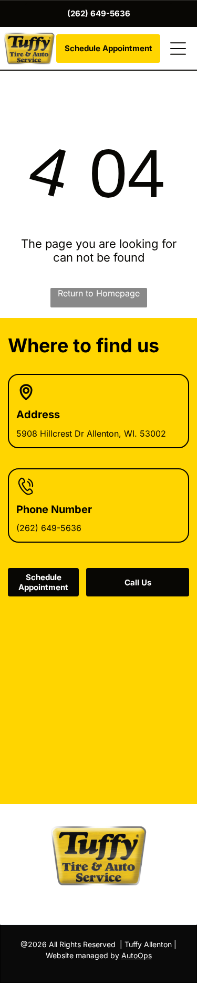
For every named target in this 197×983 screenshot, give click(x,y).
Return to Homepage (99, 293)
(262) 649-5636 (48, 528)
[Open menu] (178, 48)
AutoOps (136, 955)
